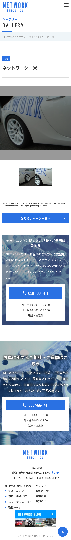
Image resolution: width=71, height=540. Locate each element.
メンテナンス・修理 (20, 502)
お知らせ (41, 501)
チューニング (16, 491)
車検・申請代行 (17, 496)
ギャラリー (42, 486)
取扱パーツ (14, 507)
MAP (56, 473)
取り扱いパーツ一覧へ (35, 218)
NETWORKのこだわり (18, 486)
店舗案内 (41, 496)
